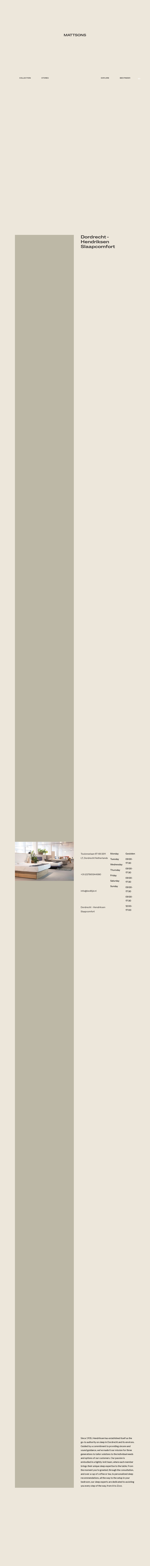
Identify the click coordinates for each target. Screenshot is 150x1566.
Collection (25, 78)
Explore (105, 78)
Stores (45, 78)
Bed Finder (125, 78)
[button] (139, 78)
